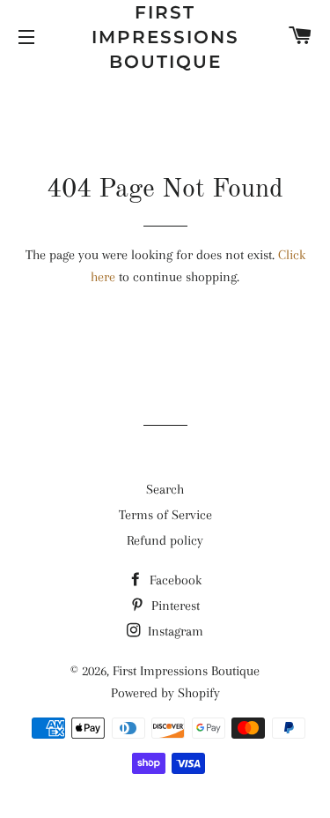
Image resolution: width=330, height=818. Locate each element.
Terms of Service (165, 515)
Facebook (174, 580)
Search (165, 489)
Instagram (173, 631)
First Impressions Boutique (165, 37)
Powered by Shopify (165, 693)
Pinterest (174, 606)
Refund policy (165, 540)
